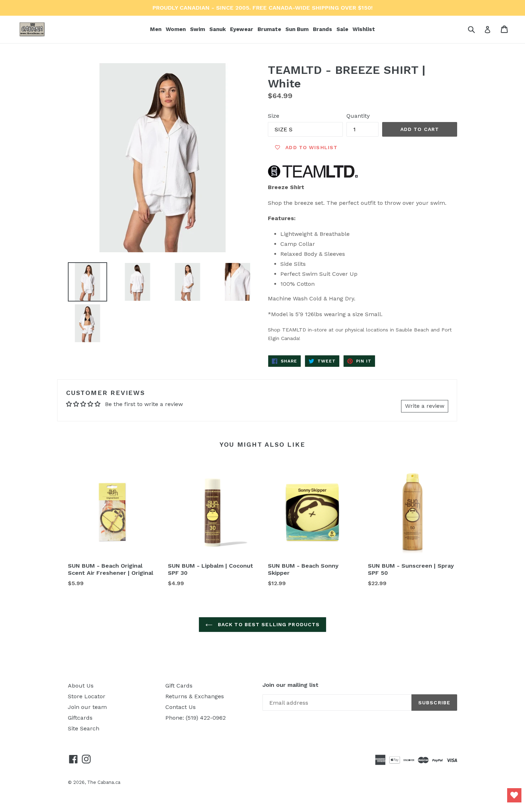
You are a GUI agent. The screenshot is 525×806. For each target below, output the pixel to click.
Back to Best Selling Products (268, 624)
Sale (342, 29)
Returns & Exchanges (194, 696)
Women (176, 29)
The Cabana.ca (103, 782)
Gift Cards (178, 685)
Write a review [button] (424, 405)
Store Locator (86, 696)
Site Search (83, 728)
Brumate (270, 29)
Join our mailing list (290, 684)
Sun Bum (297, 29)
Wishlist (363, 29)
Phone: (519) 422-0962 (195, 717)
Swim (198, 29)
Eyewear (242, 29)
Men (156, 29)
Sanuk (218, 29)
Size (273, 115)
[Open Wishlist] (514, 795)
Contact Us (180, 707)
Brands (323, 29)
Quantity (358, 115)
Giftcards (80, 717)
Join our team (87, 707)
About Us (81, 685)
